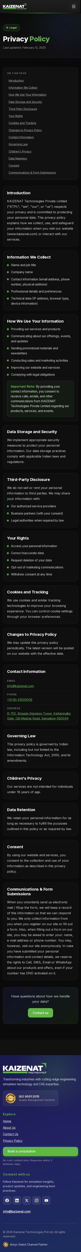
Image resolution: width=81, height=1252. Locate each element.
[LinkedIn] (17, 1200)
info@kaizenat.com (20, 686)
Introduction (16, 80)
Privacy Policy (13, 1141)
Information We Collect (23, 87)
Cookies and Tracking (22, 123)
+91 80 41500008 (19, 700)
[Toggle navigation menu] (73, 6)
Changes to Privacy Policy (25, 130)
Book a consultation (22, 1151)
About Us (9, 1128)
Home (7, 1121)
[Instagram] (36, 1200)
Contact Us (10, 1134)
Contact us (40, 1013)
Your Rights (16, 116)
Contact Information (21, 137)
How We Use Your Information (27, 94)
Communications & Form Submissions (32, 172)
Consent (14, 165)
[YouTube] (46, 1200)
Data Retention (18, 158)
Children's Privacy (20, 151)
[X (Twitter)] (27, 1200)
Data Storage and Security (25, 101)
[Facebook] (7, 1200)
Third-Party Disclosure (23, 109)
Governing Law (18, 144)
